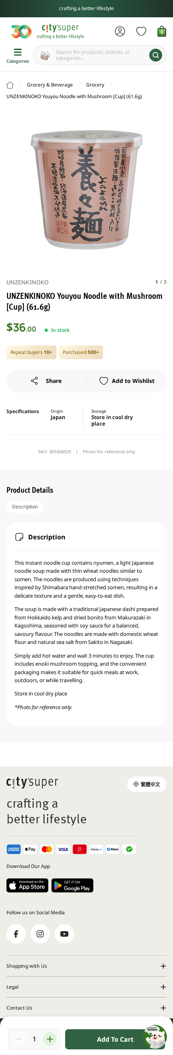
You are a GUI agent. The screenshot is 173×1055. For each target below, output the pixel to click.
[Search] (155, 55)
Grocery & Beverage (50, 84)
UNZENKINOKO (27, 282)
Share (54, 381)
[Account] (120, 31)
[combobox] (99, 55)
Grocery (95, 84)
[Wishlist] (141, 31)
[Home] (10, 85)
